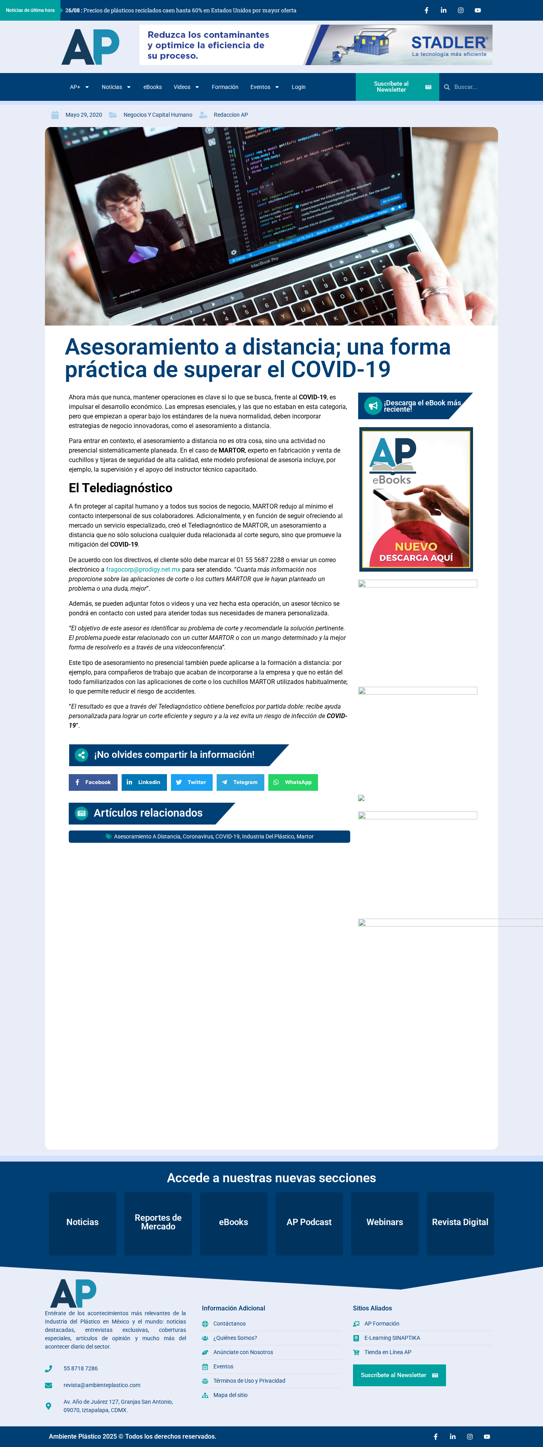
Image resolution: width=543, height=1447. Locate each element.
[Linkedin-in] (443, 10)
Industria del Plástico (268, 836)
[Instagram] (460, 10)
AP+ (75, 87)
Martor (305, 836)
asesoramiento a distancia (147, 836)
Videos (182, 87)
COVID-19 (227, 836)
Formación (225, 87)
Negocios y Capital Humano (158, 115)
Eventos (260, 87)
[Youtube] (477, 10)
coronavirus (198, 836)
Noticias (112, 87)
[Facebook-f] (426, 10)
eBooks (153, 87)
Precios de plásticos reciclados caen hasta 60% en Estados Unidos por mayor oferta (181, 10)
